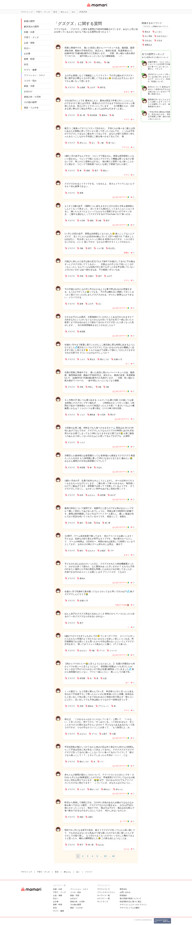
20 (105, 856)
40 (113, 856)
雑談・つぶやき (31, 107)
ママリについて (103, 889)
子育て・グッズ (31, 37)
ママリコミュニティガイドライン (133, 905)
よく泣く (158, 32)
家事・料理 (29, 59)
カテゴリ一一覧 (103, 898)
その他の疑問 (30, 102)
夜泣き (147, 32)
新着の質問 (29, 21)
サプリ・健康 (30, 70)
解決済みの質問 (31, 26)
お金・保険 (29, 43)
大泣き (159, 40)
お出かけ (28, 91)
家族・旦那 (29, 86)
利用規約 (123, 895)
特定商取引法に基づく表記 (130, 902)
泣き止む (148, 40)
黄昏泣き (148, 45)
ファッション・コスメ (34, 75)
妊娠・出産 (29, 32)
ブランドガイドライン (106, 892)
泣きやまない (162, 36)
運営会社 (123, 889)
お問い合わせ (125, 892)
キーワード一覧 (103, 895)
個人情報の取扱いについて (130, 898)
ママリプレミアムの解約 (130, 908)
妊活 (26, 64)
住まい (27, 48)
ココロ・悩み (30, 80)
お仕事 (27, 53)
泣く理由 (148, 36)
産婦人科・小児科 (32, 97)
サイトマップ (102, 902)
